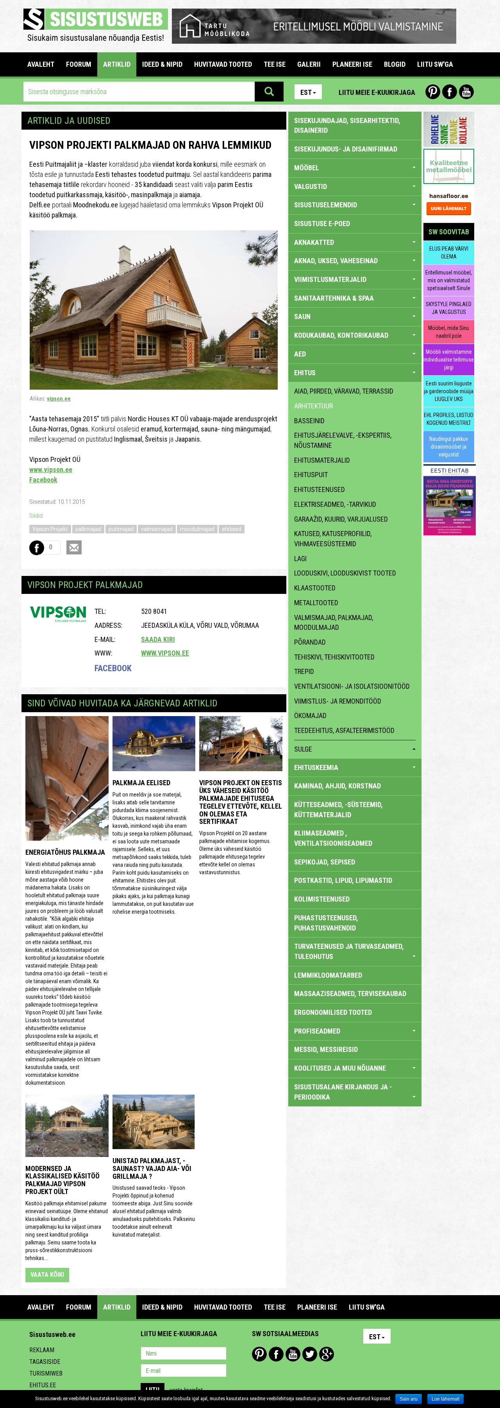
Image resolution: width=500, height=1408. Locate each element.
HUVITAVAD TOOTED (223, 64)
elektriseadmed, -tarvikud (335, 504)
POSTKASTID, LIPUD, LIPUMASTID (343, 880)
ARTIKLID (116, 64)
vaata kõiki (47, 1274)
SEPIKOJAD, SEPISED (324, 862)
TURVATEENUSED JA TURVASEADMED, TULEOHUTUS (349, 951)
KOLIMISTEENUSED (322, 899)
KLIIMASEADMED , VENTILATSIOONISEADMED (333, 838)
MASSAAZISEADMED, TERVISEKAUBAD (350, 993)
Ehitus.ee (42, 1385)
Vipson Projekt (50, 529)
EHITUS (305, 373)
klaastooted (315, 588)
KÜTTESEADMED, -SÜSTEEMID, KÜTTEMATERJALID (338, 809)
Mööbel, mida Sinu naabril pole (448, 332)
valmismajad (157, 529)
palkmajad (88, 529)
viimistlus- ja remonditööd (337, 701)
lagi (300, 558)
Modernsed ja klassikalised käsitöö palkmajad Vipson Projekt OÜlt (62, 1180)
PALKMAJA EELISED (141, 783)
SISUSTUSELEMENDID (325, 205)
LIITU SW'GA (435, 64)
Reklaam (41, 1350)
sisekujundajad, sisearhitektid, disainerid (347, 125)
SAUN (302, 316)
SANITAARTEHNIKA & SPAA (334, 298)
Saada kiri (158, 639)
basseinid (309, 421)
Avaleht (40, 64)
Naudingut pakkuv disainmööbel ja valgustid (448, 447)
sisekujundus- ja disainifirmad (345, 149)
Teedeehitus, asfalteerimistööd (344, 730)
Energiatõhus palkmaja (65, 852)
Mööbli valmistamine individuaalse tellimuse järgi (448, 360)
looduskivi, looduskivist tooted (345, 573)
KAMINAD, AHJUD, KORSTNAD (337, 786)
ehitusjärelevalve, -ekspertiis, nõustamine (342, 440)
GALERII (309, 64)
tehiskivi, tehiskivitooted (334, 657)
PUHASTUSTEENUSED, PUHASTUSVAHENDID (326, 923)
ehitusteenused (319, 489)
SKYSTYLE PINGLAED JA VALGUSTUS (448, 308)
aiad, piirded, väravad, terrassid (343, 391)
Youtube (466, 91)
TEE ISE (275, 64)
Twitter (309, 1354)
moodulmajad (197, 529)
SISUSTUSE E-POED (322, 223)
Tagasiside (44, 1361)
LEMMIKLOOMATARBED (328, 975)
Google (326, 1354)
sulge (303, 749)
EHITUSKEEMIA (316, 767)
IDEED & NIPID (162, 64)
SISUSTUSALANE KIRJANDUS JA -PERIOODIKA (343, 1092)
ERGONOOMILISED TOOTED (333, 1012)
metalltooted (316, 603)
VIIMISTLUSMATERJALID (330, 279)
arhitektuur (313, 406)
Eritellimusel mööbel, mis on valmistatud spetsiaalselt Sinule (448, 280)
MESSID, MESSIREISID (326, 1049)
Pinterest (432, 91)
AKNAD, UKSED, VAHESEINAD (336, 261)
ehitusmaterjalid (322, 460)
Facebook (449, 91)
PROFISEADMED (317, 1031)
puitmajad (121, 529)
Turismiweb (45, 1373)
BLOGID (394, 64)
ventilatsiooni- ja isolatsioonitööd (352, 686)
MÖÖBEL (306, 168)
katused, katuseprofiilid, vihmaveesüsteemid (332, 538)
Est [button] (306, 92)
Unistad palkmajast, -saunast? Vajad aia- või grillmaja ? (151, 1168)
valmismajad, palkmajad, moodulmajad (333, 622)
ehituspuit (311, 475)
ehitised (231, 529)
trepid (304, 671)
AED (300, 354)
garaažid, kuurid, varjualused (341, 519)
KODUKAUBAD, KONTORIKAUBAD (341, 335)
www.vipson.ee (50, 469)
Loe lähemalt (445, 1399)
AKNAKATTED (314, 242)
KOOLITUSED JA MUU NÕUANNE (340, 1068)
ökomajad (310, 715)
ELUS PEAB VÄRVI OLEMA (448, 253)
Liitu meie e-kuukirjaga (377, 92)
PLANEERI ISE (352, 64)
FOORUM (78, 64)
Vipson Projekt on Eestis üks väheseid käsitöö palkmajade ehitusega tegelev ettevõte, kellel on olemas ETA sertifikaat (240, 802)
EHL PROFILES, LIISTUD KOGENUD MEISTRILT (448, 419)
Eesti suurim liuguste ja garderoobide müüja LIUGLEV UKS (448, 391)
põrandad (310, 642)
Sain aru (409, 1399)
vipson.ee (59, 399)
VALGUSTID (310, 186)
